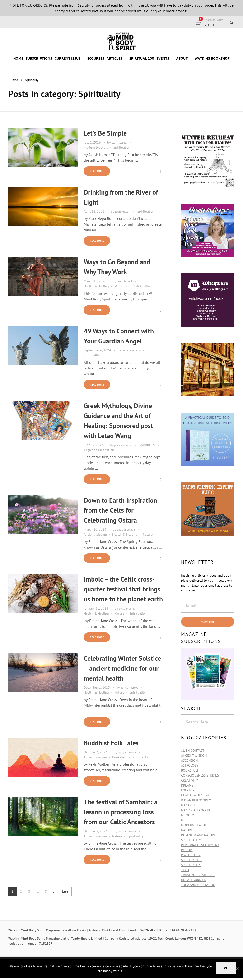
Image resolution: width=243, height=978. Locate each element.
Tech (185, 870)
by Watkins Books (73, 930)
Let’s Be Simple (105, 133)
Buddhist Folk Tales (111, 742)
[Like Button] (157, 171)
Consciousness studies (200, 775)
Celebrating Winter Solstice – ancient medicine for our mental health (122, 668)
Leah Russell (119, 142)
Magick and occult (196, 810)
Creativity (189, 780)
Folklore (188, 790)
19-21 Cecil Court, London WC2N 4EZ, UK (132, 930)
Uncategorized (193, 880)
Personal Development (200, 845)
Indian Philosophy (196, 800)
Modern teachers (96, 147)
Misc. (185, 820)
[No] (237, 968)
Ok (226, 968)
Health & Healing (96, 286)
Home (14, 80)
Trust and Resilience (198, 875)
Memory (187, 815)
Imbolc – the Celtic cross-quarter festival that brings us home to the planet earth (123, 589)
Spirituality (121, 147)
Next (54, 891)
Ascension (189, 760)
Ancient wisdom (95, 534)
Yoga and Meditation (99, 450)
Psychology (191, 855)
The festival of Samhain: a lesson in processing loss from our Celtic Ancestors (121, 811)
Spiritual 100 (191, 860)
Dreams (187, 785)
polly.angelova (126, 529)
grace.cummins (131, 350)
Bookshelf (119, 757)
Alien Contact (192, 750)
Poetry (187, 850)
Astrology (189, 765)
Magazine (121, 286)
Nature (148, 534)
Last (65, 891)
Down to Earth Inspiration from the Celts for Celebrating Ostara (120, 510)
